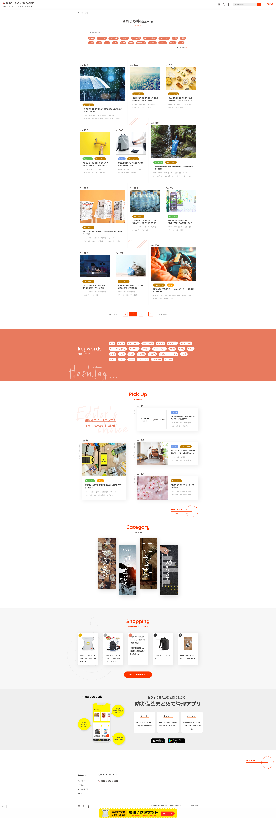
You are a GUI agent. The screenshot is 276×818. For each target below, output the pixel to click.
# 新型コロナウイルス (168, 354)
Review (79, 457)
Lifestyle (135, 454)
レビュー (170, 285)
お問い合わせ (194, 805)
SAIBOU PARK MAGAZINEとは (159, 805)
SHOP (270, 4)
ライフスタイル (88, 105)
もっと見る (181, 47)
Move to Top (252, 760)
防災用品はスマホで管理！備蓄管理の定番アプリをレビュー (104, 486)
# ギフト (94, 172)
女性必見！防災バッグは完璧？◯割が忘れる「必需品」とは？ (130, 164)
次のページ (163, 314)
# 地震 (99, 43)
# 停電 (175, 38)
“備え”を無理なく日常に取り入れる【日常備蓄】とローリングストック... (180, 99)
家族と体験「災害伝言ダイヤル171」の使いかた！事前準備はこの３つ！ (173, 290)
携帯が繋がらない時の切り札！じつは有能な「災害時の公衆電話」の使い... (180, 221)
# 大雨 (107, 43)
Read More (176, 511)
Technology (79, 448)
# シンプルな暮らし (149, 38)
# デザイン (163, 43)
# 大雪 (131, 354)
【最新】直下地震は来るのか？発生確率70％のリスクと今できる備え (145, 99)
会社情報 (172, 805)
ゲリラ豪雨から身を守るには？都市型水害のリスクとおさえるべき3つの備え (102, 110)
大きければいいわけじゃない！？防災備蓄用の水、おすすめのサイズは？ (145, 221)
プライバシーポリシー (182, 805)
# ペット (146, 348)
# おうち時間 (113, 38)
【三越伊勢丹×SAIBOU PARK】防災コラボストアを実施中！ (183, 417)
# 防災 (131, 43)
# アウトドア (101, 38)
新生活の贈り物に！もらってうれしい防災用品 (183, 486)
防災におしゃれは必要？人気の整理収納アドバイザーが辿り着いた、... (183, 451)
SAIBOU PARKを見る (137, 674)
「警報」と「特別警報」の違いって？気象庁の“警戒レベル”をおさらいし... (95, 164)
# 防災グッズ (141, 43)
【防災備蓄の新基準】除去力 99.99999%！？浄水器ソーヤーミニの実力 (173, 167)
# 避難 (123, 43)
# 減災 (115, 43)
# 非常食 (168, 359)
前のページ (112, 314)
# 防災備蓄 (152, 43)
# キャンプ (125, 38)
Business (135, 411)
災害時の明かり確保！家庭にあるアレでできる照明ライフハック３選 (95, 286)
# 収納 (183, 38)
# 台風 (91, 43)
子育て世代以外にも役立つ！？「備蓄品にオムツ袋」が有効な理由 (130, 286)
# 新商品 (172, 43)
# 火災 (181, 43)
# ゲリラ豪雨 (136, 38)
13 (150, 314)
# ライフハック (164, 38)
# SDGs (91, 38)
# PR (83, 169)
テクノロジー (87, 159)
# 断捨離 (141, 354)
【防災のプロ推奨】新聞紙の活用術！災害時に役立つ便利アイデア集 (102, 232)
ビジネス (121, 159)
